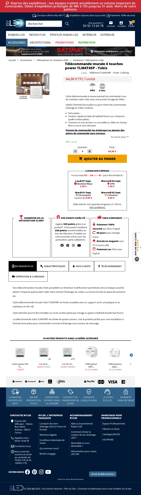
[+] (90, 151)
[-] (75, 151)
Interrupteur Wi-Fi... (20, 365)
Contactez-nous (23, 446)
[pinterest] (67, 245)
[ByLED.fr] (17, 23)
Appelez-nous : (22, 439)
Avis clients (83, 266)
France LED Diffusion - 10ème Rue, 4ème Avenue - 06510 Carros (23, 427)
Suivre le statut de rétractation (70, 479)
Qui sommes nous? (49, 448)
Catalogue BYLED (111, 434)
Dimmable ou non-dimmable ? (80, 444)
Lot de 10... (67, 364)
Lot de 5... (44, 364)
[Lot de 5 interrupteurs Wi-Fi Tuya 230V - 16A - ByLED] (44, 352)
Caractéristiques (55, 266)
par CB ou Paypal (106, 226)
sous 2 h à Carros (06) (108, 243)
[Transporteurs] (38, 381)
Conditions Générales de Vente (52, 442)
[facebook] (62, 245)
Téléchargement (111, 266)
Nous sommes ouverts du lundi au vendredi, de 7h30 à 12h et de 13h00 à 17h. (23, 457)
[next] (131, 355)
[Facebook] (27, 473)
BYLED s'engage (48, 453)
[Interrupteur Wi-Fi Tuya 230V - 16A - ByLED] (20, 352)
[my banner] (70, 51)
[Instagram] (41, 473)
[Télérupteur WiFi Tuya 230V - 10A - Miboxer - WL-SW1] (91, 352)
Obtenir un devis (111, 428)
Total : (112, 147)
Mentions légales (48, 434)
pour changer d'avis (106, 234)
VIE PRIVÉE (107, 439)
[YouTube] (48, 473)
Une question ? (93, 24)
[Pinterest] (34, 473)
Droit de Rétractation (102, 474)
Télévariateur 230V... (115, 365)
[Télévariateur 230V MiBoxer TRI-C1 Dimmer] (115, 352)
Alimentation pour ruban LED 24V (83, 453)
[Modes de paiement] (98, 381)
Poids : (116, 72)
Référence (95, 72)
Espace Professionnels (113, 423)
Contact (111, 26)
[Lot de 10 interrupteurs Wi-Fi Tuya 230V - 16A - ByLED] (68, 352)
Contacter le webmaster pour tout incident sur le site (104, 488)
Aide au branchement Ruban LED (82, 425)
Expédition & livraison (30, 276)
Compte (121, 26)
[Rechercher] (67, 24)
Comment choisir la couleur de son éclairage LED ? (83, 434)
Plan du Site (70, 488)
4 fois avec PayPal (107, 251)
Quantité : (83, 147)
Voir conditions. (97, 207)
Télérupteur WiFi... (91, 365)
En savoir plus (118, 136)
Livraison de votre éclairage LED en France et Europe (53, 426)
